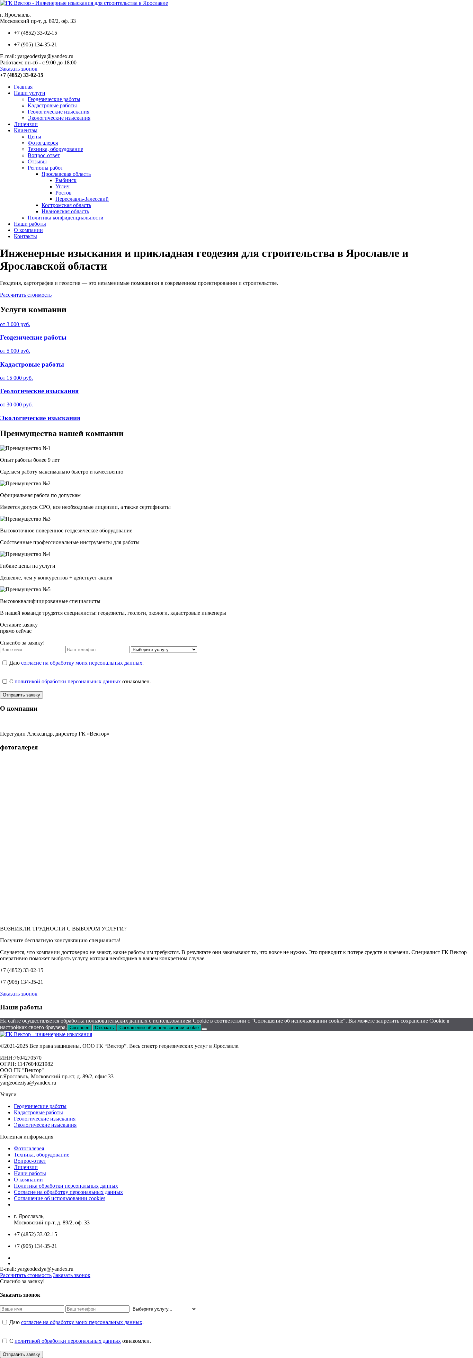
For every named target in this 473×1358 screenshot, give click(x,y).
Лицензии (26, 124)
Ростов (63, 193)
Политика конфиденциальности (66, 218)
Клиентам (25, 130)
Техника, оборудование (55, 149)
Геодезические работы (54, 99)
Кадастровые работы (52, 105)
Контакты (25, 236)
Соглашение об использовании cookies (59, 1198)
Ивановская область (65, 211)
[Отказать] (204, 1029)
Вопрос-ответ (44, 155)
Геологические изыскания (58, 112)
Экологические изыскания (59, 118)
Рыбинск (66, 180)
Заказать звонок (18, 69)
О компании (28, 230)
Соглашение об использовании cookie (159, 1027)
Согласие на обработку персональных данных (68, 1192)
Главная (23, 87)
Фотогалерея (43, 143)
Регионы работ (45, 168)
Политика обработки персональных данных (66, 1186)
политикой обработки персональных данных (68, 681)
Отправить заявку (21, 695)
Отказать (104, 1027)
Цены (34, 137)
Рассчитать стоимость (26, 295)
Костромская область (66, 205)
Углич (62, 186)
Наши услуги (29, 93)
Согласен (79, 1027)
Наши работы (30, 224)
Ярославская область (66, 174)
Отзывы (37, 161)
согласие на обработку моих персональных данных (81, 663)
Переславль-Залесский (82, 199)
